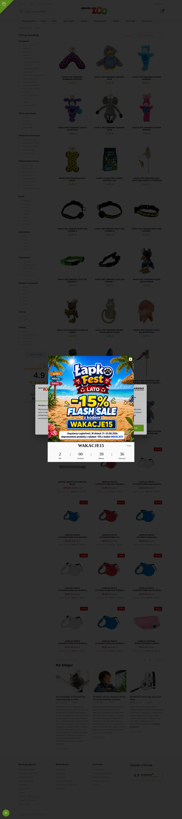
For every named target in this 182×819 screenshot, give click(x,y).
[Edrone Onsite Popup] (91, 409)
